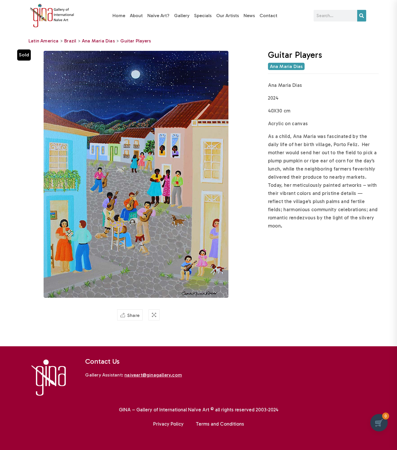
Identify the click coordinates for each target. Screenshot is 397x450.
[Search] (361, 15)
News (249, 15)
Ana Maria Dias (98, 41)
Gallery (181, 15)
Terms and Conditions (220, 424)
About (136, 15)
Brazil (70, 41)
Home (118, 15)
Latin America (43, 41)
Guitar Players (135, 41)
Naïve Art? (158, 15)
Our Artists (227, 15)
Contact (268, 15)
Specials (203, 15)
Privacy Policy (168, 424)
